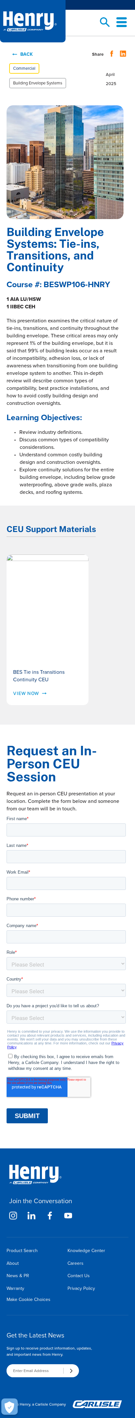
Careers (76, 1263)
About (13, 1263)
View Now (26, 693)
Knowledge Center (86, 1250)
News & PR (18, 1275)
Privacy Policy (81, 1288)
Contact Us (79, 1275)
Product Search (22, 1250)
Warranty (15, 1288)
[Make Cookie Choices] (9, 1406)
